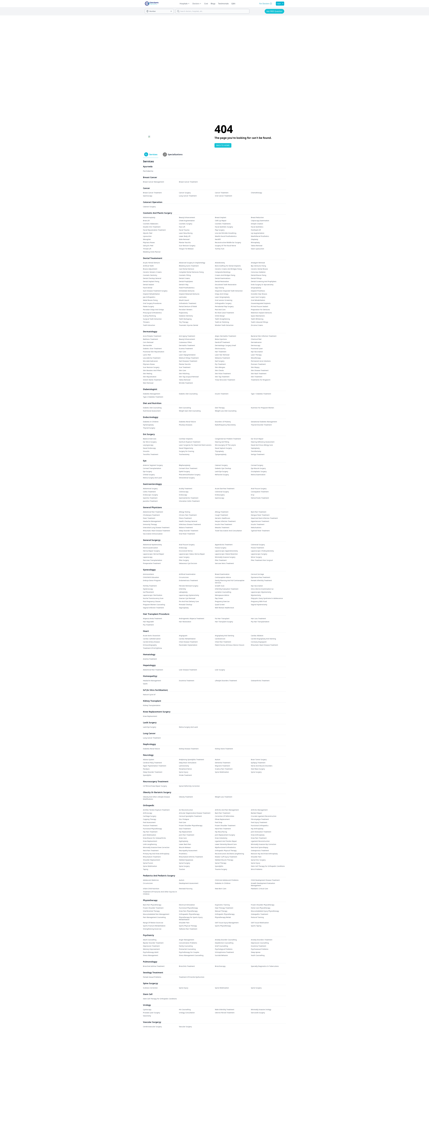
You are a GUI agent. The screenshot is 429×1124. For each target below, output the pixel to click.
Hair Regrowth (148, 622)
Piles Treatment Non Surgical (262, 560)
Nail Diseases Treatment (188, 361)
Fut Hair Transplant (222, 618)
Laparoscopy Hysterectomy (189, 595)
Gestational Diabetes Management (264, 422)
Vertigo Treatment (257, 454)
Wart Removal (148, 383)
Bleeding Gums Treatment (189, 266)
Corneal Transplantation (152, 468)
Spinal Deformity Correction (189, 786)
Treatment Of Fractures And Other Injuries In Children (160, 893)
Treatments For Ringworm (260, 380)
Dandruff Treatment (222, 342)
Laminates (183, 297)
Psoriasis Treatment (258, 364)
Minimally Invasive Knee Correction (156, 847)
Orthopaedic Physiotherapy (189, 914)
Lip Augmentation (257, 233)
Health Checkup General (188, 521)
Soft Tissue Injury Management (227, 923)
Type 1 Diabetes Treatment (261, 394)
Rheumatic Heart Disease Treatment (156, 531)
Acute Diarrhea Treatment (224, 488)
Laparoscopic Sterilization (152, 595)
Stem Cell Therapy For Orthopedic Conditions (268, 866)
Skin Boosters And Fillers (152, 370)
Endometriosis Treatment (188, 580)
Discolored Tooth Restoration (226, 284)
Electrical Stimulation (187, 905)
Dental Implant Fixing (151, 281)
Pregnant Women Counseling (154, 604)
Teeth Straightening (222, 319)
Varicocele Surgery (258, 1013)
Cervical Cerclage (257, 574)
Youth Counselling (258, 955)
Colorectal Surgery (222, 492)
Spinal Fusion (148, 863)
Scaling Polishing (149, 316)
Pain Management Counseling (154, 917)
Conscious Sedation (258, 272)
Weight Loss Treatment (223, 797)
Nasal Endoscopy (149, 448)
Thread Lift (147, 249)
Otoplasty (254, 239)
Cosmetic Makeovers (150, 224)
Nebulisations (256, 527)
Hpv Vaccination (257, 352)
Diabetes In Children (151, 422)
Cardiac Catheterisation (152, 639)
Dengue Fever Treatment (260, 515)
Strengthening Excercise (152, 929)
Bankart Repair (256, 813)
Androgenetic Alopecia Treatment (191, 618)
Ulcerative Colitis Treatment (189, 501)
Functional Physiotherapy (152, 829)
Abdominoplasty (149, 217)
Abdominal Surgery (150, 488)
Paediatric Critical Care (259, 889)
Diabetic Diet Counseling (188, 394)
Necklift (218, 239)
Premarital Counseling (187, 949)
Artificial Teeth (148, 266)
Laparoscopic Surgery (259, 554)
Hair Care (182, 352)
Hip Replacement (185, 832)
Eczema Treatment (186, 348)
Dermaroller (147, 345)
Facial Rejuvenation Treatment (154, 230)
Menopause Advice (222, 595)
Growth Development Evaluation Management (263, 884)
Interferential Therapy (151, 911)
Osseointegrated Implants (261, 303)
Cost (206, 3)
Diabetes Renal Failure (187, 422)
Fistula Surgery (220, 548)
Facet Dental (147, 288)
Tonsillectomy (256, 451)
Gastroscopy (147, 196)
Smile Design (220, 316)
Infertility (182, 589)
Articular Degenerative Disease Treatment (194, 813)
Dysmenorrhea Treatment (260, 577)
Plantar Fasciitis (185, 242)
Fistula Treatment (257, 548)
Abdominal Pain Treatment (153, 512)
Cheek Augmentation (187, 221)
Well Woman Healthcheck (224, 608)
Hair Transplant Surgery (224, 622)
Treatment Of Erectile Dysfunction (191, 977)
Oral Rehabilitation (258, 300)
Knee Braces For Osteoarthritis (154, 838)
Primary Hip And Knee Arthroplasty (156, 854)
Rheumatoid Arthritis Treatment (191, 857)
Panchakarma (148, 171)
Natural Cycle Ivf (149, 694)
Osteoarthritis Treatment (260, 681)
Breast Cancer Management (153, 182)
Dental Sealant (148, 284)
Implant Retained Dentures (189, 294)
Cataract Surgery (149, 207)
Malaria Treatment (186, 527)
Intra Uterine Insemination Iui (262, 589)
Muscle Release (185, 847)
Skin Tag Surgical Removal (189, 377)
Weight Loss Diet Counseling (225, 411)
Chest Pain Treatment (223, 642)
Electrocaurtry (220, 348)
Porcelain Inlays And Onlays (153, 309)
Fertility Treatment (150, 586)
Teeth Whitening (257, 319)
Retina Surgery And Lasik (152, 478)
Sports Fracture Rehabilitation (154, 926)
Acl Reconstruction (186, 810)
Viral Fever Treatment (187, 534)
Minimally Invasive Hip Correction (263, 844)
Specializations (175, 154)
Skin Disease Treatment (259, 370)
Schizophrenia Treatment (224, 952)
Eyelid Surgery (184, 471)
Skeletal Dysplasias (186, 860)
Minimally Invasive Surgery (225, 557)
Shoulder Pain (256, 857)
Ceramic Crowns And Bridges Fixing (228, 269)
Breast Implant (220, 217)
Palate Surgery (148, 306)
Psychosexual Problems (259, 949)
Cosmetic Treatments (223, 224)
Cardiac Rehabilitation (187, 639)
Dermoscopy (255, 345)
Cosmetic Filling (185, 275)
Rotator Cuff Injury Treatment (226, 857)
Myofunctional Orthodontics (225, 847)
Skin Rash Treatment (258, 373)
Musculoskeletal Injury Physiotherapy (265, 911)
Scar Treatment (184, 367)
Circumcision (184, 577)
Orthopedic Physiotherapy (224, 914)
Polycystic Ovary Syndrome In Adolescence (267, 598)
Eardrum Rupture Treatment (189, 442)
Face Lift (182, 227)
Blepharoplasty (184, 465)
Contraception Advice (223, 577)
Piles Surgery (184, 560)
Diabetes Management (151, 394)
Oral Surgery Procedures (152, 303)
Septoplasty (255, 448)
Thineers (146, 322)
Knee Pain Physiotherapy (188, 911)
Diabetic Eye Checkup (223, 468)
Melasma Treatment (222, 358)
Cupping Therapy (149, 819)
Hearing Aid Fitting (222, 442)
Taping (145, 869)
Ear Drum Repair (257, 439)
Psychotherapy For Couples (189, 952)
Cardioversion (220, 639)
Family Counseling (186, 946)
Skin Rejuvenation (149, 377)
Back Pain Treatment (258, 512)
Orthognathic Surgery (223, 303)
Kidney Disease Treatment (189, 749)
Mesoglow (147, 239)
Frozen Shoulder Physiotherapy (190, 825)
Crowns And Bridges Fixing (225, 275)
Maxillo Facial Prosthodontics (226, 236)
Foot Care (182, 822)
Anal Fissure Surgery (258, 488)
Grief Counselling (221, 946)
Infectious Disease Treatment (190, 524)
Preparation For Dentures (260, 309)
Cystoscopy (147, 1009)
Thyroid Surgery (149, 428)
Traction (182, 869)
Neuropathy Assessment (188, 850)
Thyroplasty (219, 451)
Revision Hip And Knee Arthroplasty (264, 854)
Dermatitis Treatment (187, 345)
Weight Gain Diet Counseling (190, 411)
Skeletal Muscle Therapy (224, 860)
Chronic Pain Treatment (188, 515)
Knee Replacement (150, 716)
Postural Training (257, 917)
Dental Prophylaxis (186, 281)
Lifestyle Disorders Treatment (226, 681)
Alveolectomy (220, 263)
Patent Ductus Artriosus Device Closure (229, 645)
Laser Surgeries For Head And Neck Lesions (195, 445)
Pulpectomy (183, 313)
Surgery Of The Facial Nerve (225, 246)
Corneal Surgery (257, 465)
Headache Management (152, 521)
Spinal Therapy (220, 863)
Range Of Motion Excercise (153, 923)
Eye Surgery (147, 471)
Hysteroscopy (148, 589)
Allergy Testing (184, 512)
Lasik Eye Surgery (221, 471)
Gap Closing (219, 288)
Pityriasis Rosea (149, 242)
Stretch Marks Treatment (152, 380)
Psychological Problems (223, 949)
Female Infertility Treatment (261, 580)
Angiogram (183, 636)
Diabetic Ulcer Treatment (152, 348)
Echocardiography (150, 645)
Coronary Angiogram (259, 642)
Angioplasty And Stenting (224, 636)
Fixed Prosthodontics (187, 288)
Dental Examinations (222, 278)
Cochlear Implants (186, 439)
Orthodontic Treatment (187, 303)
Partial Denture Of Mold (188, 306)
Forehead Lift (256, 230)
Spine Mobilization (222, 772)
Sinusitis (146, 451)
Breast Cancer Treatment (188, 182)
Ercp (252, 495)
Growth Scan (219, 586)
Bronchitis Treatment (187, 966)
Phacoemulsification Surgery (189, 475)
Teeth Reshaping (185, 319)
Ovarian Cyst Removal (187, 598)
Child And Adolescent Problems (227, 880)
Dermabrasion (256, 342)
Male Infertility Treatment (224, 1009)
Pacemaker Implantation (188, 645)
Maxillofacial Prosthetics (260, 236)
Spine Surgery (256, 772)
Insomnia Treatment (186, 681)
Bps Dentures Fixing (258, 266)
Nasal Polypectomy (186, 448)
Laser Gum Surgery (258, 297)
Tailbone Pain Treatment (188, 929)
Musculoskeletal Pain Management (156, 914)
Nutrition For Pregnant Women (262, 408)
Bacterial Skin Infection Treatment (263, 336)
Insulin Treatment (221, 394)
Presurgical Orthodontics (152, 313)
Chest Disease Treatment (188, 642)
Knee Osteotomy (221, 838)
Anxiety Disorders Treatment (261, 940)
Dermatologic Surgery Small (225, 345)
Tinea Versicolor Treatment (225, 380)
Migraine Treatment (222, 766)
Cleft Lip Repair (220, 221)
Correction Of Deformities (224, 816)
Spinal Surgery (184, 863)
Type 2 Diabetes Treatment (153, 397)
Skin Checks (219, 370)
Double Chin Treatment (151, 227)
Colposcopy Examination (260, 221)
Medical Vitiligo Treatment (189, 358)
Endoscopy (183, 495)
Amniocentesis (148, 574)
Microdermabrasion (150, 361)
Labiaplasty (183, 592)
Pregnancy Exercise (222, 601)
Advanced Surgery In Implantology (192, 263)
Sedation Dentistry (186, 316)
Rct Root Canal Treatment (224, 313)
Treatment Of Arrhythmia (152, 648)
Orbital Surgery (149, 475)
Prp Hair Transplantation (260, 622)
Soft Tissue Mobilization (260, 923)
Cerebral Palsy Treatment (152, 763)
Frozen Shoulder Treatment (225, 825)
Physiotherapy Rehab (223, 917)
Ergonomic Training (222, 905)
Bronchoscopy (220, 966)
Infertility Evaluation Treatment (226, 589)
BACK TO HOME (223, 145)
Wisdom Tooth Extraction (224, 325)
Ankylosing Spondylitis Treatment (191, 759)
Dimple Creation (257, 224)
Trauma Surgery (221, 869)
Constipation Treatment (260, 492)
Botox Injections (221, 339)
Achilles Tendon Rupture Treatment (156, 810)
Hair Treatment (220, 352)
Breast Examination (222, 574)
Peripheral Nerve (185, 769)
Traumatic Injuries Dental (188, 325)
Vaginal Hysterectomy (259, 604)
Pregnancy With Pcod (259, 601)
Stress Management (150, 955)
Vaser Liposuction (257, 249)
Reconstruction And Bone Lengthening (229, 854)
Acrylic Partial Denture (151, 263)
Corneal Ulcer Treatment (188, 468)
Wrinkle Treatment (186, 383)
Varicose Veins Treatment (224, 563)
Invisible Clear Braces (259, 294)
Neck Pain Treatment (151, 850)
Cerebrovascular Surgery (152, 1027)
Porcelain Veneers (185, 309)
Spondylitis (147, 775)
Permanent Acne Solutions (261, 361)
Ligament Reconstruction (260, 841)
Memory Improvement (151, 949)
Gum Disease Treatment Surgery (155, 291)
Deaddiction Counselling (224, 943)
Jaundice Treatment (150, 501)
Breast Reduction (257, 217)
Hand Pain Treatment (223, 829)
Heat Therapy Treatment (224, 908)
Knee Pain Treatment (259, 838)
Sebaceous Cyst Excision (188, 563)
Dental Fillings (256, 278)
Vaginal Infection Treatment (153, 608)
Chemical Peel (256, 339)
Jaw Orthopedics (149, 297)
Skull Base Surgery (258, 769)
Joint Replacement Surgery (225, 835)
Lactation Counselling (223, 592)
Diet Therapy (220, 408)
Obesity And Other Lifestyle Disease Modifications (156, 798)
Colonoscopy (183, 492)
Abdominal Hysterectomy (152, 545)
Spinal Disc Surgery (258, 860)
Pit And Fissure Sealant (259, 306)
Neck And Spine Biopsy (259, 847)
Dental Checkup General (152, 278)
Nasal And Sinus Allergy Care (262, 445)
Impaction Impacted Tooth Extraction (229, 291)
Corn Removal (148, 342)
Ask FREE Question (274, 11)
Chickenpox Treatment (151, 515)
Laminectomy (184, 766)
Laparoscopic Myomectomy (261, 592)
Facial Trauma (184, 230)
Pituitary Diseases (185, 425)
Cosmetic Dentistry (150, 275)
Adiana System (148, 759)
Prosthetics (183, 854)
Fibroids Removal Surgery (188, 586)
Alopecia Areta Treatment (152, 618)
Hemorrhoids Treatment (260, 498)
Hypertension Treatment (260, 521)
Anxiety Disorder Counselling (226, 940)
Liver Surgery (220, 670)
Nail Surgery (219, 361)
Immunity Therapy (150, 524)
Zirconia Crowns (257, 325)
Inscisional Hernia (185, 551)
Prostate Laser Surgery (151, 1013)
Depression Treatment (151, 946)
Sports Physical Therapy (188, 926)
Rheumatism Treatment (152, 857)
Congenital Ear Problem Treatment (228, 439)
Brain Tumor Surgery (259, 759)
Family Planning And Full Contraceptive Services (229, 581)
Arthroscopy (147, 813)
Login (279, 3)
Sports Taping (256, 926)
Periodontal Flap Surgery (224, 306)
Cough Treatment (221, 515)
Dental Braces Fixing (258, 275)
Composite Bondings (222, 272)
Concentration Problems (188, 943)
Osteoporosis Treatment (260, 850)
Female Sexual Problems (152, 977)
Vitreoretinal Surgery (187, 478)
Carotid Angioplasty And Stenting (263, 639)
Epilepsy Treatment (258, 763)
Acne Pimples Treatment (152, 336)
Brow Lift (146, 221)
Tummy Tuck (219, 249)
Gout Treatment (185, 829)
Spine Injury (183, 772)
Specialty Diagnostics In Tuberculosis (265, 966)
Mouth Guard (184, 300)
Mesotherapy (256, 358)
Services (153, 154)
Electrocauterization (150, 548)
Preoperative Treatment (152, 563)
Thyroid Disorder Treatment (261, 425)
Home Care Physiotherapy (260, 908)
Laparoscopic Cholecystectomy (262, 551)
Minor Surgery (256, 557)
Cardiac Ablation (257, 636)
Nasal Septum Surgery (223, 448)
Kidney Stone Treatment (224, 749)
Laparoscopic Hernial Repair (153, 554)
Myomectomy (256, 595)
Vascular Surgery (185, 1027)
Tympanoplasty (220, 454)
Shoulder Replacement (151, 860)
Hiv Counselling (185, 1009)
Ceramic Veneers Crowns (152, 272)
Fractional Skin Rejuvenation (153, 352)
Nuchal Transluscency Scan (153, 598)
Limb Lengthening (150, 844)
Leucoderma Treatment (151, 358)
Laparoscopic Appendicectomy (226, 551)
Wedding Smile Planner (152, 252)
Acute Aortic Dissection (151, 636)
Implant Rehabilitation (151, 294)
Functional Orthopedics (259, 825)
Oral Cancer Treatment (223, 196)
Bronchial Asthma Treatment (153, 966)
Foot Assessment (149, 822)
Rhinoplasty (255, 242)
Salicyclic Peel (148, 246)
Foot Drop (218, 822)
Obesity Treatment (186, 797)
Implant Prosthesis (258, 291)
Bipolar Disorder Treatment (153, 943)
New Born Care (220, 889)
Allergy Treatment (221, 512)
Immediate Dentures (187, 291)
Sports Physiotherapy (223, 926)
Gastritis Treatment (150, 498)
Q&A (233, 3)
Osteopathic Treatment (259, 914)
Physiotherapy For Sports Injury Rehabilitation (191, 918)
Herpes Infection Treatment (225, 521)
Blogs (213, 3)
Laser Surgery (184, 557)
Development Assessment (188, 883)
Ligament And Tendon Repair (226, 841)
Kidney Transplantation (151, 705)
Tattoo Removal (256, 246)
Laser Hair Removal (222, 355)
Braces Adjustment (150, 269)
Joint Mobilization (149, 835)
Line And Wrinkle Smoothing (225, 233)
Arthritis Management (259, 810)
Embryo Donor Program (152, 580)
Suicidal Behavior (221, 955)
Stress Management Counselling (191, 955)
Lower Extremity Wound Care (226, 844)
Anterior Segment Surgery (153, 465)
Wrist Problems (256, 869)
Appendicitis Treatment (223, 545)
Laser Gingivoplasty (222, 297)
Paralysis (146, 769)
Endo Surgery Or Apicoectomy (262, 284)
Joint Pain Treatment (186, 835)
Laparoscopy (147, 557)
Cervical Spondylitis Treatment (190, 816)
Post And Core (220, 309)
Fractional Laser (257, 348)
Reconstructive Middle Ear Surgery (228, 242)
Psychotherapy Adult (150, 952)
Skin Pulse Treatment (223, 373)
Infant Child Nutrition (151, 889)
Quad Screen (220, 604)
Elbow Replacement (222, 819)
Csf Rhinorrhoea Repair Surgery (155, 786)
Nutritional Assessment (152, 411)
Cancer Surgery (185, 193)
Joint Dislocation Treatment (261, 832)
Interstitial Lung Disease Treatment (156, 527)
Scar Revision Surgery (187, 246)
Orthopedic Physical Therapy (226, 850)
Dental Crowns (184, 278)
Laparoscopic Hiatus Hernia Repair (192, 554)
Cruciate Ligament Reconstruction (263, 816)
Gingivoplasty (256, 288)
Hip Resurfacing (221, 832)
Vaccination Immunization (153, 534)
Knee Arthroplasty (257, 835)
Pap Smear (219, 598)
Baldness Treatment (150, 339)
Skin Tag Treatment (222, 377)
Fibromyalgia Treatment (260, 819)
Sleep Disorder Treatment (188, 531)
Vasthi (145, 684)
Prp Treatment (220, 364)
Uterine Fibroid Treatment (224, 1013)
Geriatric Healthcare (222, 518)
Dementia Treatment (222, 763)
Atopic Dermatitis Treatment (225, 336)
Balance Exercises (149, 439)
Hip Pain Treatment (150, 832)
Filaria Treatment (185, 518)
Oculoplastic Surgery (259, 471)
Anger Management (186, 940)
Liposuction (147, 236)
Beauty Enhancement (187, 217)
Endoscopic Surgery (150, 495)
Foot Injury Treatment (259, 822)
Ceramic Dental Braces (259, 269)
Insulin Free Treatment (223, 524)
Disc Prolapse (184, 819)
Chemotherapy (256, 193)
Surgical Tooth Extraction (152, 319)
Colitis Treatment (149, 492)
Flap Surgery (219, 230)
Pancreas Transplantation (152, 560)
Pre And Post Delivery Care (189, 601)
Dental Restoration (222, 281)
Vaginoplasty (184, 608)
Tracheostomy (184, 454)
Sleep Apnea (255, 952)
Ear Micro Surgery (150, 442)
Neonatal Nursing (185, 889)
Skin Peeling (147, 373)
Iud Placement (148, 592)
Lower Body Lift (184, 236)
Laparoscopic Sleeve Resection (226, 554)
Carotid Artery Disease (151, 642)
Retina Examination (258, 475)
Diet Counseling (185, 408)
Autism (217, 759)
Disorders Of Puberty (223, 422)
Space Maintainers (258, 316)
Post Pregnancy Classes (152, 601)
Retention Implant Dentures (261, 313)
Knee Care (183, 838)
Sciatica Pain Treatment (223, 769)
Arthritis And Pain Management (227, 810)
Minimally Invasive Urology (261, 1009)
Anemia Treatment (150, 659)
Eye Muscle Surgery (258, 468)
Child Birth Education (151, 577)
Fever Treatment (149, 518)
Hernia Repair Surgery (151, 551)
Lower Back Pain (185, 844)
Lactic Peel (147, 355)
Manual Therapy (221, 911)
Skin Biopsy (255, 367)
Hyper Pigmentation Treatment (154, 766)
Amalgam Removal (258, 263)
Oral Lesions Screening (223, 300)
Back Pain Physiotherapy (152, 905)
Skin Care (182, 370)
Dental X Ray (183, 284)
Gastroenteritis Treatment (188, 498)
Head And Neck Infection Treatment (264, 518)
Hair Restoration (185, 622)
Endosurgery (220, 495)
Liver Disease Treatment (188, 670)
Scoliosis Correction (150, 988)
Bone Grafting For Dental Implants (228, 266)
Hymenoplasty (148, 425)
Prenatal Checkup (185, 604)
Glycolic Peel (147, 233)
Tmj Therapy (183, 322)
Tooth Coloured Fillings (259, 322)
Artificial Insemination (187, 574)
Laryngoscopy (148, 445)
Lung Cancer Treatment (188, 196)
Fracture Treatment (150, 825)
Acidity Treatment (185, 488)
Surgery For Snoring (186, 451)
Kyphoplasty (183, 841)
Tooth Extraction (149, 325)
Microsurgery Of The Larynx (225, 445)
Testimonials (223, 3)
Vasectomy (147, 1016)
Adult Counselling (149, 940)
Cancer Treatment (221, 193)
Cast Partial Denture (186, 269)
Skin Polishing (184, 373)
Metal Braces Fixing (150, 300)
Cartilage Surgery (149, 816)
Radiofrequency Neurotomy (225, 425)
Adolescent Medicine (151, 880)
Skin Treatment (256, 377)
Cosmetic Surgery (185, 224)
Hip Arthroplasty (257, 829)
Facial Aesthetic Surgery (224, 227)
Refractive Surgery (222, 475)
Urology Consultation (187, 1013)
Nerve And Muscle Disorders (261, 766)
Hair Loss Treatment (258, 618)
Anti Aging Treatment (187, 336)
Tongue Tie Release (186, 249)
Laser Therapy (256, 355)
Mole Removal (184, 239)
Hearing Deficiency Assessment (262, 442)
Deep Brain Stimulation (187, 763)
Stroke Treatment (185, 775)
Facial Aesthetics (257, 227)
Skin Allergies (220, 367)
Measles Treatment (222, 527)
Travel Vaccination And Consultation (228, 531)
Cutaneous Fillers (185, 342)
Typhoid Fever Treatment (260, 531)
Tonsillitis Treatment (150, 454)
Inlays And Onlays (221, 294)
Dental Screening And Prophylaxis (263, 281)
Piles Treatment (221, 560)
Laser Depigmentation (187, 355)
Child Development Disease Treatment (265, 880)
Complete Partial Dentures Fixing (191, 272)
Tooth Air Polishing (222, 322)
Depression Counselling (260, 943)
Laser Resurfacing (185, 233)
